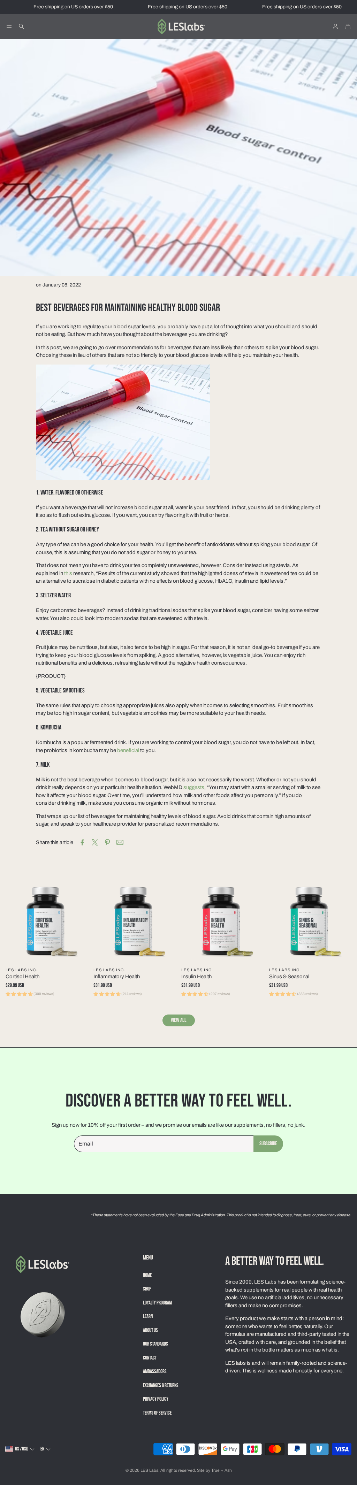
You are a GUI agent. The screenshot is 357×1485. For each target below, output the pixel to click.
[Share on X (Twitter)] (94, 842)
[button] (9, 26)
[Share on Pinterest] (107, 842)
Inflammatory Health (116, 976)
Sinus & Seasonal (289, 976)
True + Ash (221, 1470)
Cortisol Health (22, 976)
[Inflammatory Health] (134, 922)
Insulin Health (196, 976)
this (68, 573)
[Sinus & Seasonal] (310, 922)
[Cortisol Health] (47, 922)
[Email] (119, 842)
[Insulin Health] (222, 922)
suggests (193, 787)
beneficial (128, 750)
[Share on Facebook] (82, 842)
